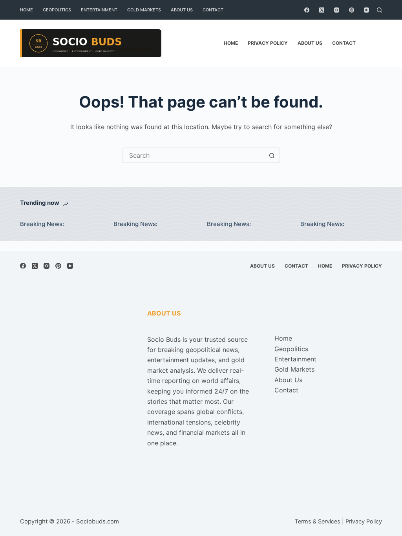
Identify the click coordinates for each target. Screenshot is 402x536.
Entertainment (99, 10)
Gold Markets (144, 10)
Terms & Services (317, 521)
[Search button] (272, 155)
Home (26, 10)
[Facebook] (306, 10)
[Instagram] (336, 10)
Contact (213, 10)
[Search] (379, 10)
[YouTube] (366, 10)
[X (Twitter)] (321, 10)
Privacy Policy (268, 43)
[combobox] (194, 155)
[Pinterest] (351, 10)
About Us (182, 10)
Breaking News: (42, 224)
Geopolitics (57, 10)
